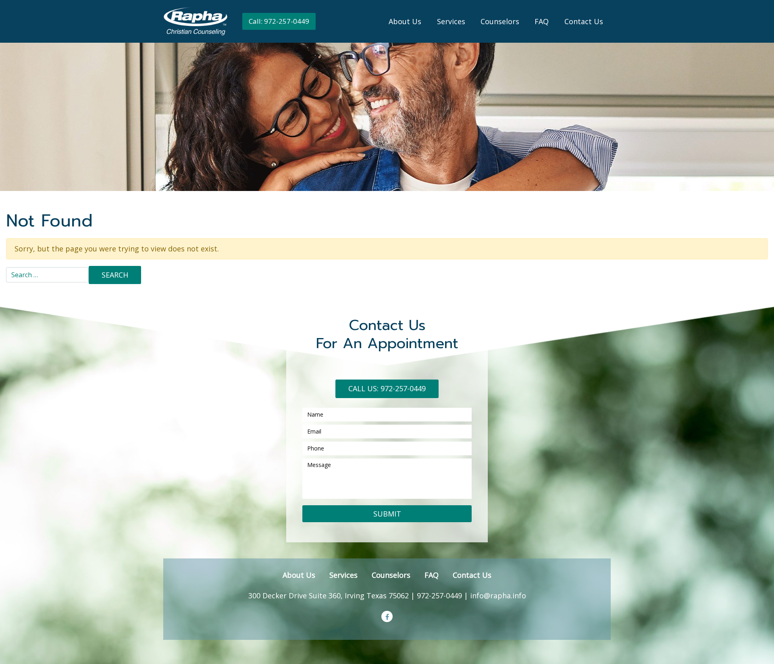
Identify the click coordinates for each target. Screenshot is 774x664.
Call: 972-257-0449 (279, 21)
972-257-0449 (439, 595)
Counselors (500, 21)
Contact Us (583, 21)
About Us (405, 21)
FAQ (542, 21)
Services (451, 21)
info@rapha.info (498, 595)
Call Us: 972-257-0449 (387, 388)
